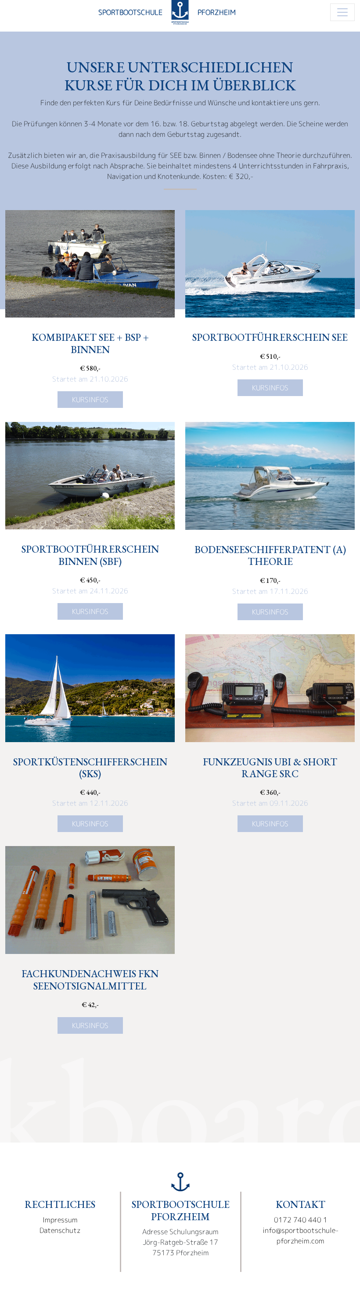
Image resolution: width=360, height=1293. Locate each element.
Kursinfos (90, 399)
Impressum (60, 1220)
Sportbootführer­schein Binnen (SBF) (90, 555)
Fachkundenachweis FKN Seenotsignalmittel (90, 979)
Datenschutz (60, 1230)
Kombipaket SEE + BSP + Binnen (90, 343)
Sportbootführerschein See (270, 337)
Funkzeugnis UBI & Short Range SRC (270, 767)
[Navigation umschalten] (342, 12)
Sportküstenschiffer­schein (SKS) (90, 767)
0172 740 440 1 (301, 1220)
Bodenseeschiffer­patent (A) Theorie (270, 555)
